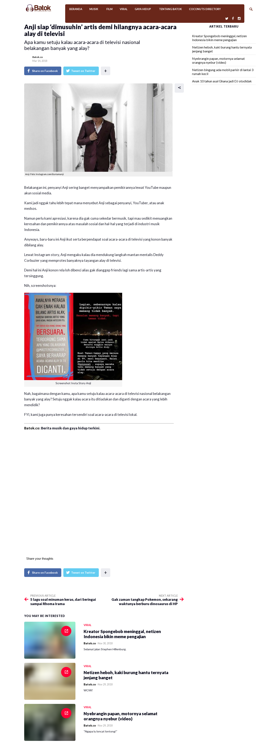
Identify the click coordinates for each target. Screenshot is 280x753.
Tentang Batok (170, 9)
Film (109, 9)
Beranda (75, 9)
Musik (93, 9)
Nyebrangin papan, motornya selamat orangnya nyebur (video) (218, 60)
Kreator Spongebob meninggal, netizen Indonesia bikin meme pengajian (219, 38)
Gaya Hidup (143, 9)
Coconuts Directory (205, 9)
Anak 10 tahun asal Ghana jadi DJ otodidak (222, 81)
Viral (123, 9)
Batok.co (37, 57)
